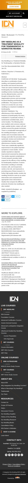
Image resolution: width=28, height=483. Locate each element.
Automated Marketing (20, 474)
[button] (23, 13)
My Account (10, 35)
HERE (18, 448)
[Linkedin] (19, 455)
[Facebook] (6, 455)
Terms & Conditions (14, 466)
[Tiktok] (22, 455)
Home (3, 35)
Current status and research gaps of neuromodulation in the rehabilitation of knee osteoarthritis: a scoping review (13, 218)
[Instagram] (12, 455)
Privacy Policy (7, 464)
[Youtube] (15, 455)
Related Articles (20, 56)
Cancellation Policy (19, 464)
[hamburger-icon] (25, 25)
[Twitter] (9, 455)
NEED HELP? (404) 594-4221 (14, 16)
